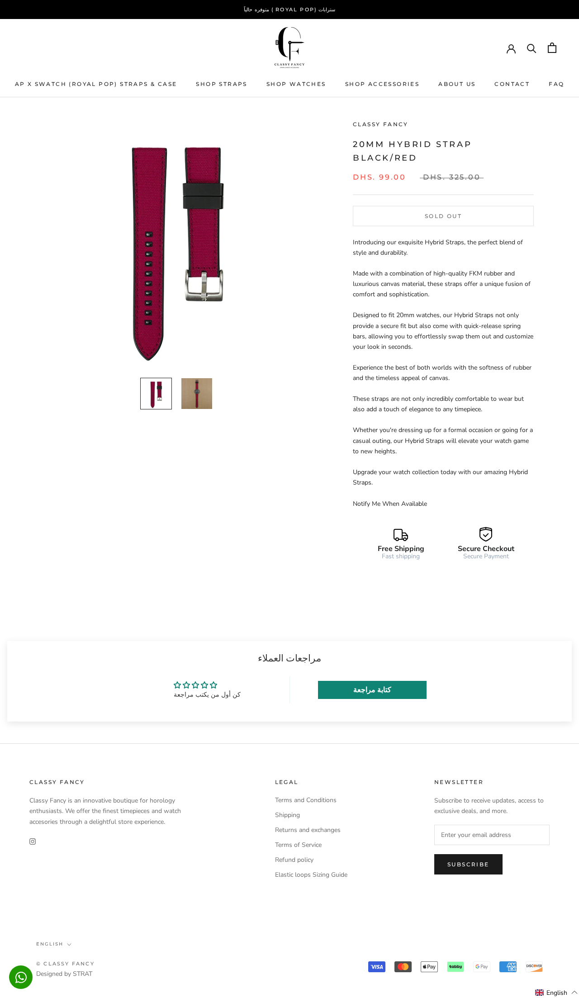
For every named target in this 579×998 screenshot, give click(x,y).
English (49, 944)
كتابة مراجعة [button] (372, 690)
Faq (556, 84)
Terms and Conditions (306, 800)
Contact (512, 84)
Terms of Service (298, 845)
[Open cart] (552, 48)
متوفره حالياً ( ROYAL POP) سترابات (290, 9)
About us (456, 84)
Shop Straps (221, 84)
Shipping (287, 815)
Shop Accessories (382, 84)
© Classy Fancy (65, 963)
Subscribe (468, 864)
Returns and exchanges (308, 830)
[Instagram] (32, 841)
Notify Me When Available (390, 503)
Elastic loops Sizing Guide (311, 874)
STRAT (82, 973)
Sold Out (443, 216)
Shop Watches (296, 84)
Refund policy (294, 859)
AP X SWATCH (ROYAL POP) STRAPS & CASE (96, 84)
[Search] (531, 47)
